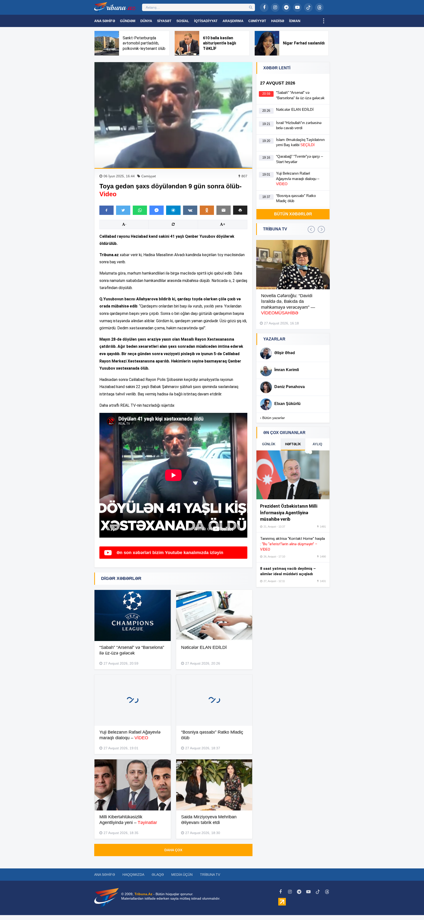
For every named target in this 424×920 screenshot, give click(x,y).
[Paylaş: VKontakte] (190, 210)
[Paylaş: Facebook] (106, 210)
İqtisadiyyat (206, 21)
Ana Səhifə (104, 21)
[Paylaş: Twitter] (123, 210)
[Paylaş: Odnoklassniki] (207, 210)
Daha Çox (173, 850)
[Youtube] (297, 7)
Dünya (146, 21)
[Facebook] (264, 7)
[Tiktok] (308, 7)
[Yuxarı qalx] (410, 906)
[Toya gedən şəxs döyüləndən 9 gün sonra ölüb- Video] (173, 115)
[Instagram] (275, 7)
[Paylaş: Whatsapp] (140, 210)
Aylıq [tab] (317, 444)
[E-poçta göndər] (223, 210)
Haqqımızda (133, 875)
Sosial (182, 21)
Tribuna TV (210, 875)
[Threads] (319, 7)
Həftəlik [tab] (293, 444)
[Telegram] (286, 7)
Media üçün (182, 875)
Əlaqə (158, 875)
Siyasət (164, 21)
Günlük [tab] (268, 444)
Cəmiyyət (257, 21)
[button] (240, 210)
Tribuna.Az (143, 894)
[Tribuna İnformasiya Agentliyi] (115, 7)
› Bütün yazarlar (272, 418)
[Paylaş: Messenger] (156, 210)
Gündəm (127, 21)
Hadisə (277, 21)
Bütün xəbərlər (293, 214)
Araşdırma (233, 21)
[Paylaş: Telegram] (173, 210)
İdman (294, 21)
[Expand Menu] (324, 21)
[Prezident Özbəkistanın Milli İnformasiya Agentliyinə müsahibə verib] (293, 475)
